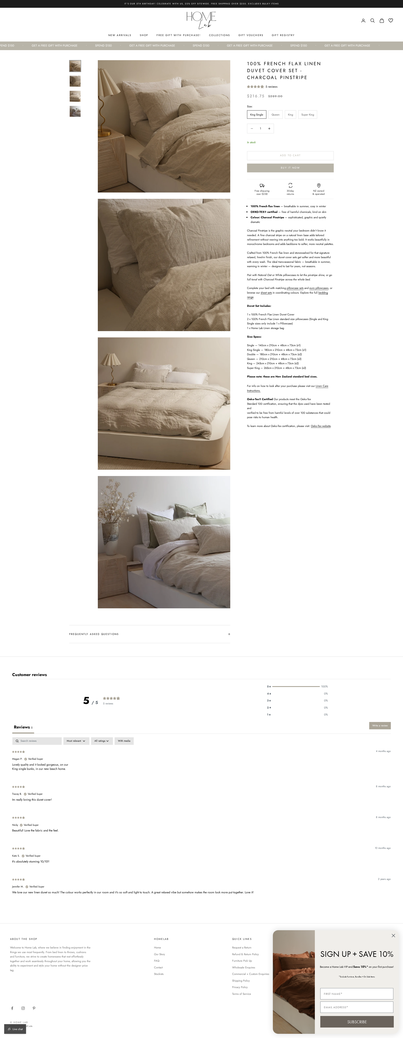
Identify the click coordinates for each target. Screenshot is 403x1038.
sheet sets (266, 292)
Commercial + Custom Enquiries (250, 974)
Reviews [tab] (23, 727)
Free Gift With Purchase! (179, 35)
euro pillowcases (318, 288)
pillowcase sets (295, 288)
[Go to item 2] (75, 81)
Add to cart (290, 155)
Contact (158, 967)
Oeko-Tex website (321, 426)
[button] (297, 686)
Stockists (159, 974)
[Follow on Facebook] (12, 1008)
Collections (219, 35)
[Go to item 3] (75, 96)
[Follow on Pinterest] (34, 1008)
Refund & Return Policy (245, 954)
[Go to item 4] (75, 111)
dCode (29, 1026)
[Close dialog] (393, 935)
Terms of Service (241, 994)
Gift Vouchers (250, 35)
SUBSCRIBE (357, 1022)
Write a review (380, 725)
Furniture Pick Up (242, 961)
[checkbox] (124, 741)
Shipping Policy (241, 981)
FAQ (156, 961)
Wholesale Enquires (243, 967)
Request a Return (241, 948)
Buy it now (290, 168)
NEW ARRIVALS (119, 35)
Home (157, 948)
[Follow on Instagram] (23, 1008)
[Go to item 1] (75, 66)
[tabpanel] (201, 819)
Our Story (159, 954)
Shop (144, 35)
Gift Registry (283, 35)
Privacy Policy (240, 987)
